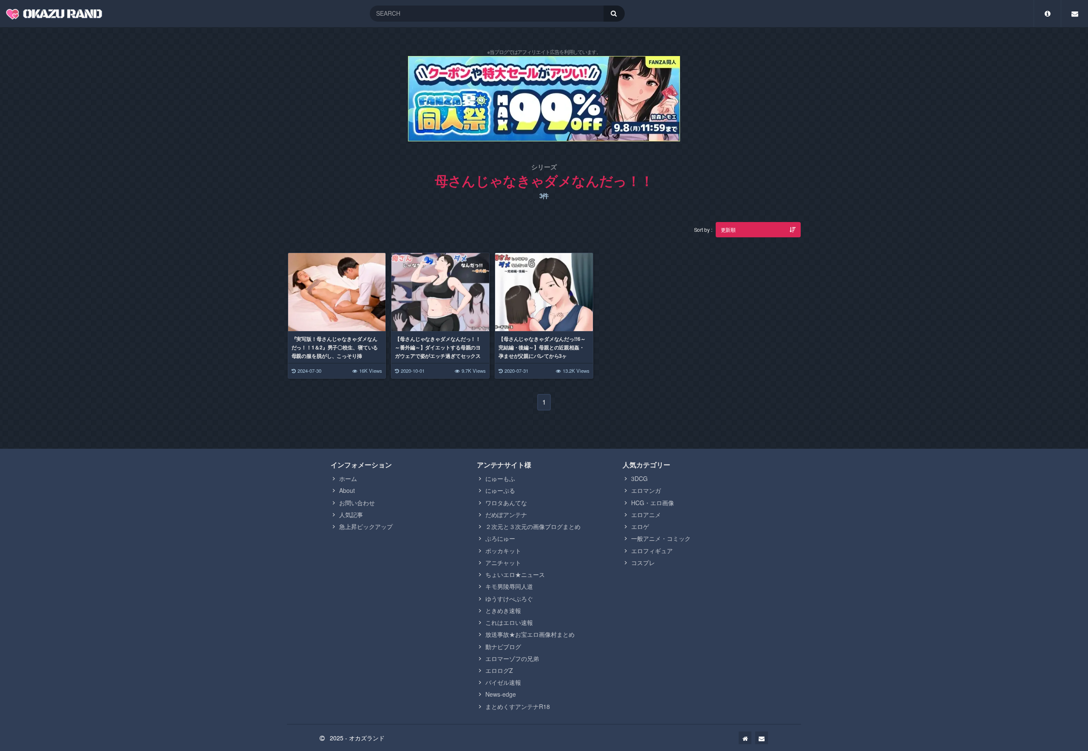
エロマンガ (646, 490)
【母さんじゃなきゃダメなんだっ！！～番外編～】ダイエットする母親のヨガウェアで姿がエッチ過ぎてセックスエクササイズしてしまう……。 (438, 351)
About (347, 490)
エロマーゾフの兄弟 (512, 658)
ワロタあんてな (506, 502)
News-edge (500, 694)
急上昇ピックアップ (366, 526)
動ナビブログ (503, 646)
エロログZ (499, 670)
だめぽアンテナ (506, 514)
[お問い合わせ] (761, 737)
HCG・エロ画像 (652, 502)
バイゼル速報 (503, 682)
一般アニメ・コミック (661, 538)
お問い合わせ (357, 502)
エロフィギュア (652, 550)
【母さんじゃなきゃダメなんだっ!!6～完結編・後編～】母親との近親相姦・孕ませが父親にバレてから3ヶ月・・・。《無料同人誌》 (542, 351)
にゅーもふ (500, 478)
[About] (1047, 13)
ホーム (348, 478)
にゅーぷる (500, 490)
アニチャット (503, 562)
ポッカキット (503, 550)
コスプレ (643, 562)
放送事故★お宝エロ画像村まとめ (530, 634)
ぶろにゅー (500, 538)
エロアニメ (646, 514)
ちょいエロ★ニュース (515, 574)
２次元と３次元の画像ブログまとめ (533, 526)
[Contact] (1074, 13)
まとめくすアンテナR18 (517, 706)
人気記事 (351, 514)
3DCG (639, 478)
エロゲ (640, 526)
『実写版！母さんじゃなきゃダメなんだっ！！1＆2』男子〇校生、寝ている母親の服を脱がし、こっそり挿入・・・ (335, 351)
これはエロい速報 (509, 622)
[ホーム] (745, 737)
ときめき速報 (503, 610)
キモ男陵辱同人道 (509, 586)
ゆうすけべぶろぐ (509, 598)
